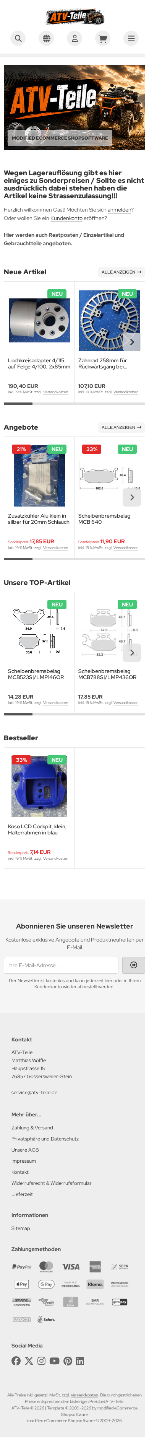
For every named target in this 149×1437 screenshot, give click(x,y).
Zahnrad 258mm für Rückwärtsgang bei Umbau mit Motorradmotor (102, 363)
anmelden (119, 209)
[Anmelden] (74, 38)
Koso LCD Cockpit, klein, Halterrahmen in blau (37, 829)
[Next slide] (132, 342)
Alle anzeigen (118, 272)
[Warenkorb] (102, 38)
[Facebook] (16, 1361)
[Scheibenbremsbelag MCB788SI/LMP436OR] (109, 631)
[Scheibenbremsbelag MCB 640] (109, 476)
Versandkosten (55, 391)
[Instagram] (41, 1361)
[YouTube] (54, 1361)
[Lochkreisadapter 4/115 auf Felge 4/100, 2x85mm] (39, 320)
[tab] (18, 408)
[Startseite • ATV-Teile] (74, 23)
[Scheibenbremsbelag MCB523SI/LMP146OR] (39, 631)
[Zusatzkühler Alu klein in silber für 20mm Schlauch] (39, 476)
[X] (29, 1361)
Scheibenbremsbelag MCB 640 (104, 519)
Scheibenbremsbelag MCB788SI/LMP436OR (107, 674)
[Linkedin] (80, 1361)
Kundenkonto (66, 218)
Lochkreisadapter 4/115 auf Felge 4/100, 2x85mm (39, 363)
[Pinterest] (67, 1361)
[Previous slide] (17, 342)
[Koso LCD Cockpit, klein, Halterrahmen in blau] (39, 786)
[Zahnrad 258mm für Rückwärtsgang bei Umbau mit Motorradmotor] (109, 320)
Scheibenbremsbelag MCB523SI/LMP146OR (36, 674)
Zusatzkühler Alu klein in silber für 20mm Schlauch (39, 519)
